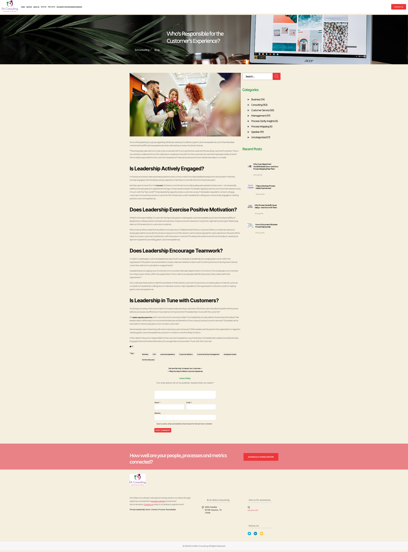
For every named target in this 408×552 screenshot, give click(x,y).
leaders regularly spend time (142, 317)
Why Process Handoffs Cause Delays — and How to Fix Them (266, 206)
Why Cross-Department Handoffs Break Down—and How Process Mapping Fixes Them (265, 166)
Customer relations (186, 354)
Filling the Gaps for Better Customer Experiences (186, 371)
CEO (154, 354)
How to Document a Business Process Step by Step (266, 225)
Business (145, 354)
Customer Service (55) (262, 110)
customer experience (167, 354)
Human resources (148, 359)
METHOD (29, 7)
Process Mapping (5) (261, 126)
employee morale (230, 354)
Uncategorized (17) (260, 137)
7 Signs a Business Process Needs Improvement (265, 186)
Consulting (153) (259, 104)
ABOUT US (36, 7)
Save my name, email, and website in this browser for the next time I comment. (184, 424)
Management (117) (260, 115)
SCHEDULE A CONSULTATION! (261, 457)
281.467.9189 (253, 510)
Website (157, 413)
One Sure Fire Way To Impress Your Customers (184, 368)
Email (189, 403)
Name (157, 403)
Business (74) (258, 99)
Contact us (398, 7)
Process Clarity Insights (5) (264, 121)
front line (160, 185)
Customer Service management (208, 354)
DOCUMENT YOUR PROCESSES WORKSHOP (69, 7)
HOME (23, 7)
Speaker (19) (257, 131)
